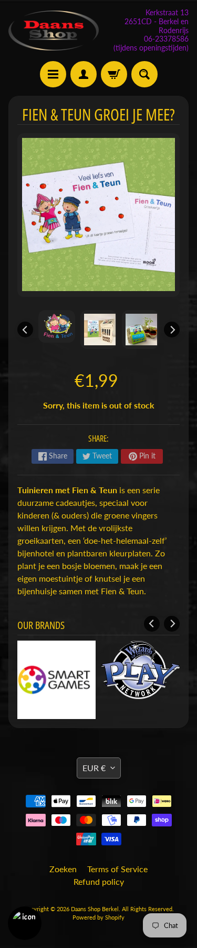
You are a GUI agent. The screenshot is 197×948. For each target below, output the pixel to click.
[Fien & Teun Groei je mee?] (56, 326)
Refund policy (99, 881)
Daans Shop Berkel (95, 908)
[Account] (83, 74)
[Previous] (25, 329)
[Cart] (114, 74)
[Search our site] (144, 74)
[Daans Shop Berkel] (53, 30)
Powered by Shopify (98, 917)
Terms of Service (117, 869)
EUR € (94, 768)
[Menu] (53, 74)
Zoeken (63, 869)
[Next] (172, 329)
